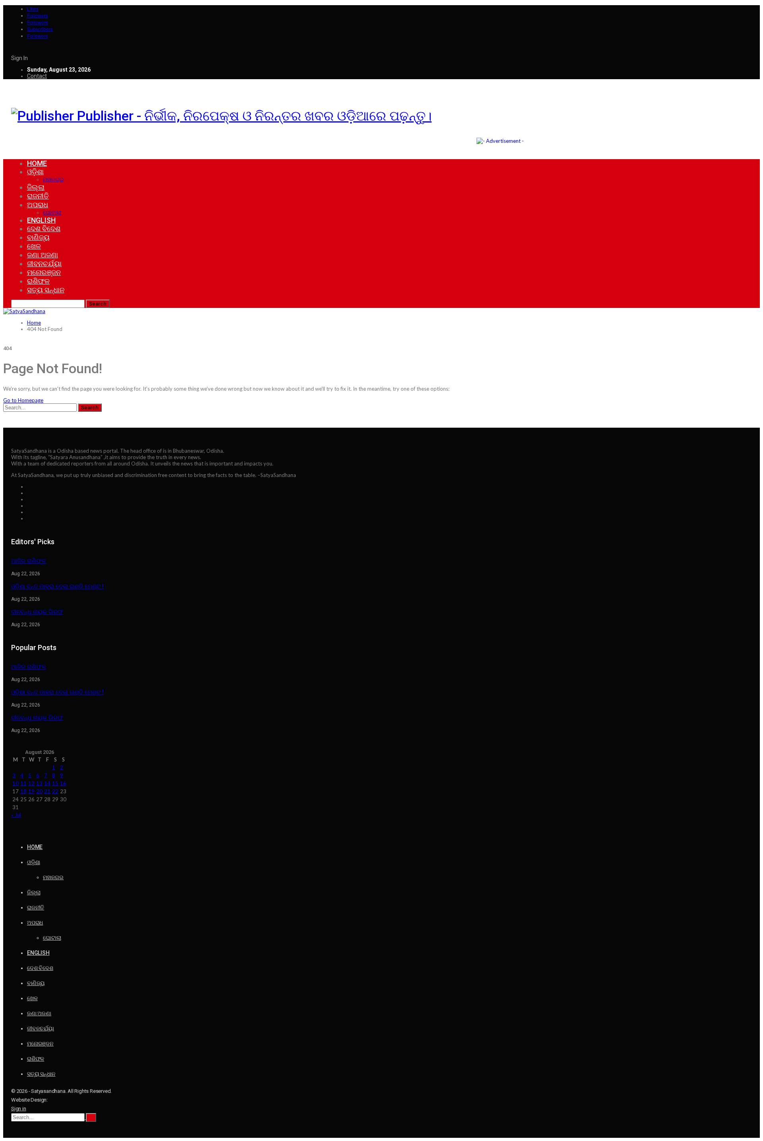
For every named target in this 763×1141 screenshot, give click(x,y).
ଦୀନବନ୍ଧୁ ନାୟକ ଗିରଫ (37, 611)
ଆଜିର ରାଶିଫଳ (28, 561)
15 (55, 783)
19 (31, 791)
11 (23, 783)
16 (63, 783)
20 (39, 791)
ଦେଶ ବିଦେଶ (43, 228)
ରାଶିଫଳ (38, 281)
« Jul (16, 815)
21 (47, 791)
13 (39, 783)
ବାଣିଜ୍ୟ (38, 237)
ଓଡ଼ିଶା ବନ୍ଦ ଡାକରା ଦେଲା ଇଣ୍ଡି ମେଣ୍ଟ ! (57, 586)
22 (55, 791)
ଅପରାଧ (37, 205)
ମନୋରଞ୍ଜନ (44, 272)
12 (31, 783)
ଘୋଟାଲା (52, 212)
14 (47, 783)
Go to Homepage (23, 400)
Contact (37, 76)
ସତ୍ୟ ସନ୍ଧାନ (45, 290)
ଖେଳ (34, 246)
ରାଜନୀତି (38, 196)
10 (15, 783)
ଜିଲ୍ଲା (36, 187)
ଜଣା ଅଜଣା (42, 255)
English (41, 220)
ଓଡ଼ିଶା (35, 171)
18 (23, 791)
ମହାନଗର (53, 179)
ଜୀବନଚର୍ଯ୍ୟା (44, 263)
